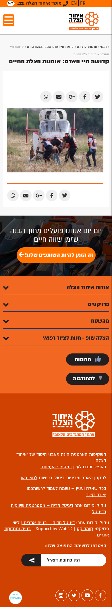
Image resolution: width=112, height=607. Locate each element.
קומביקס (85, 529)
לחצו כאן (29, 478)
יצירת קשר (96, 495)
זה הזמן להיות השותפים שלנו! (58, 255)
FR (83, 3)
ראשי (103, 47)
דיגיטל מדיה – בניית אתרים (48, 523)
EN (74, 3)
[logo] (84, 20)
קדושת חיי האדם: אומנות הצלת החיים (50, 47)
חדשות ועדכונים (87, 47)
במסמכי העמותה (56, 467)
